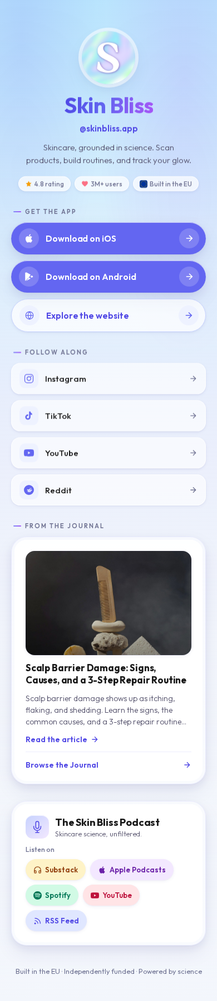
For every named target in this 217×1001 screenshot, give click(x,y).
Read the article (56, 739)
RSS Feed (62, 920)
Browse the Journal (62, 765)
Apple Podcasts (138, 869)
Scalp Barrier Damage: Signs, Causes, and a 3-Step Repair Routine (106, 674)
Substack (61, 869)
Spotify (58, 895)
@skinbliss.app (109, 128)
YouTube (117, 895)
